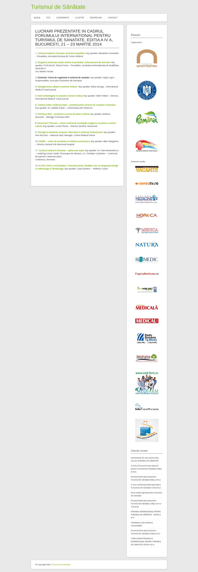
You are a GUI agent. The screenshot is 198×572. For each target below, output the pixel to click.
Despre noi (96, 17)
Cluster (79, 17)
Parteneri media (138, 161)
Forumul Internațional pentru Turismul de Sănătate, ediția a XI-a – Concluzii (146, 503)
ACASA (37, 17)
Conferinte (62, 17)
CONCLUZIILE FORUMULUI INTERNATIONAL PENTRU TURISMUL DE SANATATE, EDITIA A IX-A (146, 541)
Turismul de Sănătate (58, 7)
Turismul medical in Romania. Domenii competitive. (61, 53)
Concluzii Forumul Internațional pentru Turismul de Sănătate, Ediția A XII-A (146, 468)
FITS (48, 17)
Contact (113, 17)
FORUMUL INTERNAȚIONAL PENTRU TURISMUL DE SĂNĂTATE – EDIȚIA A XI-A (146, 514)
